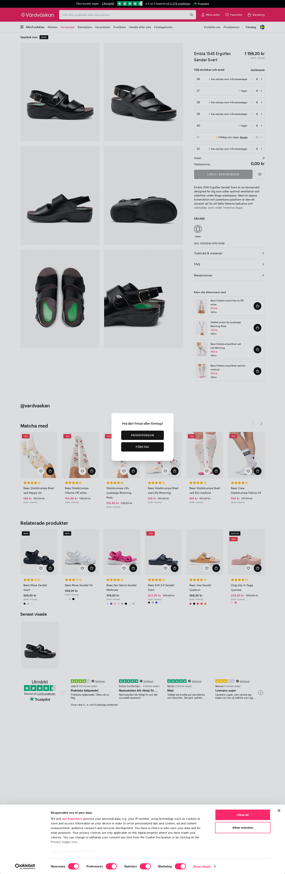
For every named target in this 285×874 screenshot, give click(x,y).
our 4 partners (72, 818)
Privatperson (142, 435)
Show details (202, 866)
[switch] (111, 867)
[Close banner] (279, 810)
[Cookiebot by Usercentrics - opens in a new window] (25, 866)
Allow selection (242, 827)
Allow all (243, 814)
